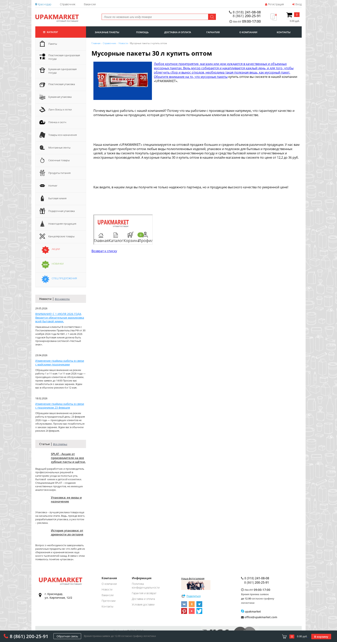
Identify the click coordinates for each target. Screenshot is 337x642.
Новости (107, 589)
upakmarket (252, 611)
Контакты (107, 606)
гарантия (213, 32)
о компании (248, 32)
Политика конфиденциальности (146, 585)
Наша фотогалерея (192, 578)
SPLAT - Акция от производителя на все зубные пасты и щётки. (68, 458)
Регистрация (275, 4)
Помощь (142, 32)
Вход (298, 4)
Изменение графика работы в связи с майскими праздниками (59, 362)
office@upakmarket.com (260, 617)
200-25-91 (247, 16)
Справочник (67, 4)
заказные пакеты (107, 32)
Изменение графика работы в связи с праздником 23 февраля (59, 405)
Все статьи (60, 444)
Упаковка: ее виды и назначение (66, 499)
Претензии (108, 601)
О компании (109, 584)
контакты (283, 32)
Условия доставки (143, 604)
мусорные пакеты (214, 77)
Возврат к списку (104, 251)
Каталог (52, 32)
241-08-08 (247, 12)
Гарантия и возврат (144, 593)
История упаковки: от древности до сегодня (67, 532)
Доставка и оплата (143, 599)
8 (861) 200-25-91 (29, 636)
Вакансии (90, 4)
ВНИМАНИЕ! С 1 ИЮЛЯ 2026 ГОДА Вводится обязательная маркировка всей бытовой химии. (59, 317)
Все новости (62, 299)
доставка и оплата (177, 32)
